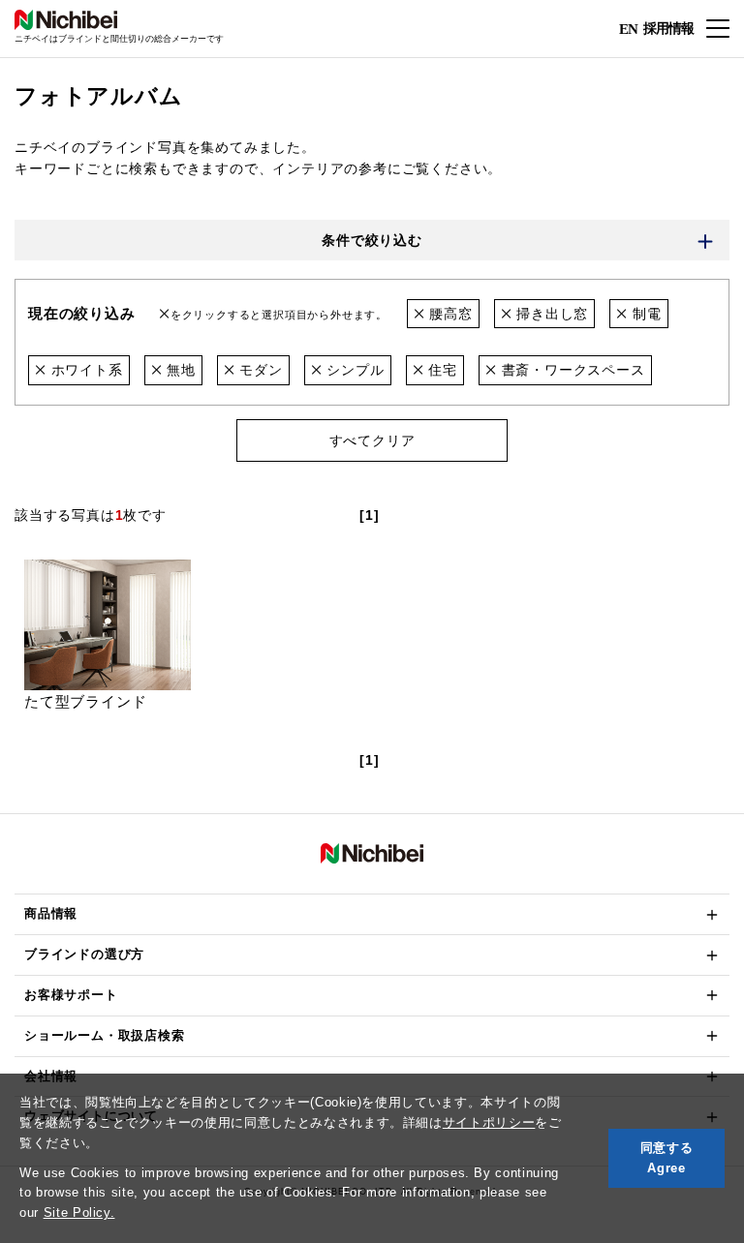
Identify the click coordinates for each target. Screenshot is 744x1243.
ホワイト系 (84, 370)
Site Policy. (79, 1212)
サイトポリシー (489, 1122)
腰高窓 (448, 313)
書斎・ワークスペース (571, 370)
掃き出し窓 (550, 313)
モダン (259, 370)
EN (628, 29)
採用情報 (668, 27)
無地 (178, 370)
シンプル (354, 370)
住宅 (439, 370)
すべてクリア (372, 440)
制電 (644, 313)
